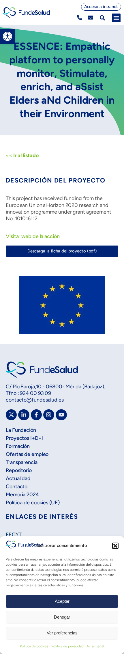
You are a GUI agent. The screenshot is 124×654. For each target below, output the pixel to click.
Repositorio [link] (19, 470)
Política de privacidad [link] (67, 646)
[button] (115, 546)
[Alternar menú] (116, 18)
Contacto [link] (16, 486)
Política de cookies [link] (34, 646)
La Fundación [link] (21, 430)
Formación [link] (18, 446)
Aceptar (62, 601)
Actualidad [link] (18, 478)
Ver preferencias (62, 632)
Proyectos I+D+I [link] (24, 438)
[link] (7, 36)
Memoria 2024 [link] (22, 494)
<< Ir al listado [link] (22, 155)
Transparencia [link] (21, 462)
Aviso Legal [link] (95, 646)
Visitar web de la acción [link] (33, 236)
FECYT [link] (14, 534)
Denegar (62, 617)
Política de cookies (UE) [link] (33, 502)
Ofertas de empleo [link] (27, 454)
